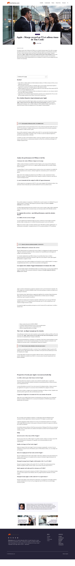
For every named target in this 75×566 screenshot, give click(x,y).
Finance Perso (58, 2)
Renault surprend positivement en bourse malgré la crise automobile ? (52, 521)
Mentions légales (65, 553)
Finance (53, 2)
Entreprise (64, 2)
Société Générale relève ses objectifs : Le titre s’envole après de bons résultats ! (22, 521)
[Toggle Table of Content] (45, 77)
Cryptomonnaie (47, 2)
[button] (67, 3)
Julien (40, 43)
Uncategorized (61, 544)
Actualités (41, 2)
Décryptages (61, 539)
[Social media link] (8, 537)
